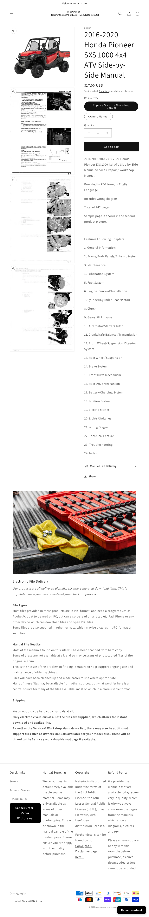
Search (14, 781)
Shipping (104, 90)
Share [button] (92, 476)
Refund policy (18, 799)
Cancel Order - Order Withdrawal (25, 813)
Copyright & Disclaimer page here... (86, 851)
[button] (11, 13)
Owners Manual (98, 116)
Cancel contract (131, 910)
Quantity (89, 125)
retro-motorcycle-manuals (108, 907)
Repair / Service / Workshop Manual (111, 106)
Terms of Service (20, 790)
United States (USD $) (25, 901)
